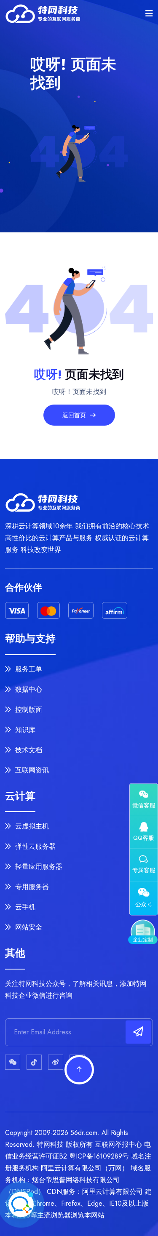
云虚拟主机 (31, 826)
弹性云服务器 (34, 846)
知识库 (24, 730)
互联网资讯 (31, 770)
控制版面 (27, 709)
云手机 (24, 907)
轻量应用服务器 (37, 866)
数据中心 (27, 689)
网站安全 (27, 927)
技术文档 (27, 750)
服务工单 (27, 669)
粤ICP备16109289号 (99, 1156)
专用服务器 (31, 887)
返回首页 (75, 415)
